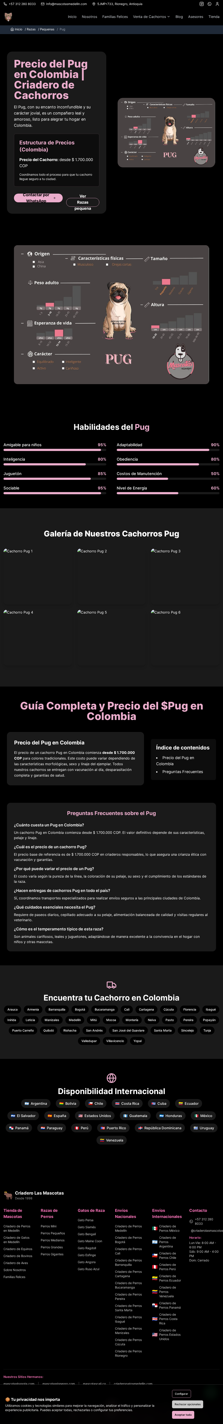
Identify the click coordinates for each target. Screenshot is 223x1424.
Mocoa (111, 1020)
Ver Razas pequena (82, 202)
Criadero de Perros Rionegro (128, 1353)
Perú (81, 1128)
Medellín (75, 1020)
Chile (95, 1103)
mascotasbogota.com (18, 1384)
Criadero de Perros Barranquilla (128, 1262)
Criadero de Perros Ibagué (128, 1319)
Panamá (19, 1128)
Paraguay (52, 1128)
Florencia (189, 1009)
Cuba (158, 1103)
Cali (126, 1009)
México (203, 1116)
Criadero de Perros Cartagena (128, 1274)
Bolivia (67, 1103)
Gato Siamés (87, 1227)
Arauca (12, 1009)
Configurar (181, 1393)
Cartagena (146, 1009)
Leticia (30, 1020)
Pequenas (46, 29)
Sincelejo (187, 1030)
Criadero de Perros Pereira (128, 1296)
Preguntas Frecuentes (182, 771)
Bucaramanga (105, 1009)
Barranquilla (57, 1009)
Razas (30, 29)
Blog (179, 16)
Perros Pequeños (53, 1233)
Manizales (52, 1020)
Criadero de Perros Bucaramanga (128, 1285)
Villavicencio (115, 1041)
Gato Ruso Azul (88, 1269)
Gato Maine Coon (90, 1241)
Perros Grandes (52, 1247)
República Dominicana (159, 1128)
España (57, 1116)
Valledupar (89, 1041)
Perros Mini (48, 1226)
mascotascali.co (94, 1384)
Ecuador (189, 1103)
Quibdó (48, 1030)
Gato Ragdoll (87, 1248)
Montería (132, 1020)
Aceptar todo (183, 1414)
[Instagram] (201, 4)
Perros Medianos (52, 1240)
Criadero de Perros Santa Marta (128, 1308)
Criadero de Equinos (17, 1249)
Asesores (195, 16)
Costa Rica (127, 1103)
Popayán (209, 1020)
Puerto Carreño (23, 1030)
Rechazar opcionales (188, 1404)
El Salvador (23, 1116)
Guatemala (135, 1116)
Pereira (188, 1020)
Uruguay (204, 1128)
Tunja (207, 1030)
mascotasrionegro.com (58, 1384)
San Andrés (94, 1030)
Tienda (214, 16)
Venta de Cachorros (149, 16)
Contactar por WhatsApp (36, 198)
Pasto (170, 1020)
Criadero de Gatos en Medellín (16, 1240)
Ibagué (211, 1009)
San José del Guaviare (128, 1030)
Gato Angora (87, 1262)
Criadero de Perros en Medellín (16, 1228)
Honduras (170, 1116)
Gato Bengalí (87, 1234)
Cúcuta (169, 1009)
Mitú (93, 1020)
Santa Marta (163, 1030)
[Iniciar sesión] (217, 4)
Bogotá (80, 1009)
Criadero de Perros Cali (128, 1251)
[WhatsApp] (209, 4)
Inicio (72, 16)
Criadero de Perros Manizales (128, 1331)
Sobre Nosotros (14, 1270)
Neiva (152, 1020)
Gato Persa (85, 1220)
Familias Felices (115, 16)
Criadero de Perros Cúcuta (128, 1342)
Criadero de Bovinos (17, 1256)
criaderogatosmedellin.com (133, 1384)
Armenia (33, 1009)
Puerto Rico (113, 1128)
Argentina (36, 1103)
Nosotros (89, 16)
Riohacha (69, 1030)
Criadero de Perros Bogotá (128, 1240)
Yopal (137, 1041)
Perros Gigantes (52, 1254)
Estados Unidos (94, 1116)
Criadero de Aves (15, 1263)
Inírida (11, 1020)
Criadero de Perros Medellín (128, 1228)
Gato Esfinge (87, 1255)
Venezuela (111, 1140)
